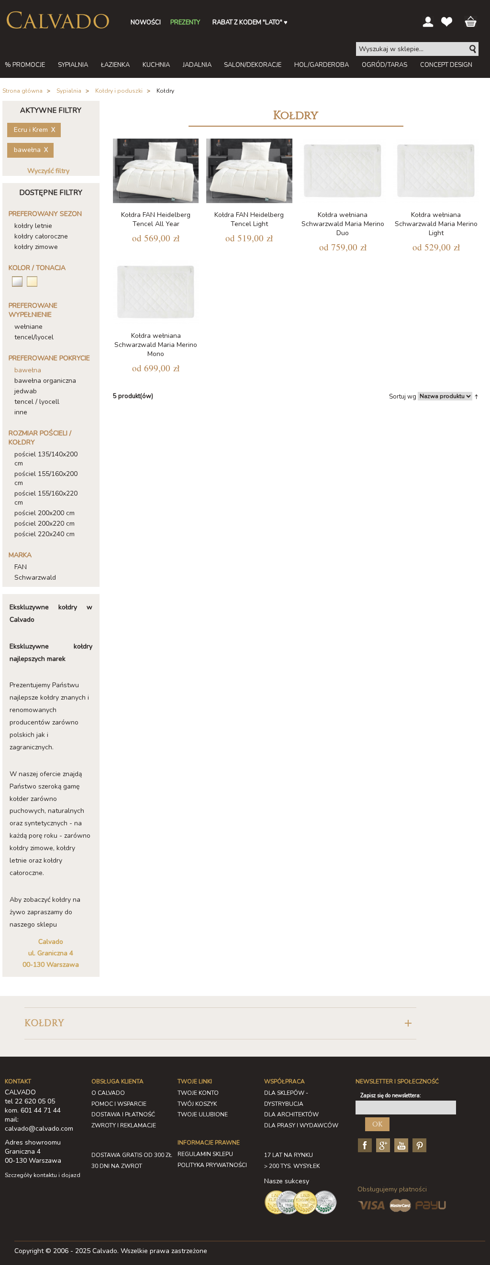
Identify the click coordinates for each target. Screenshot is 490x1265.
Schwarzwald (35, 577)
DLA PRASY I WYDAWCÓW (301, 1125)
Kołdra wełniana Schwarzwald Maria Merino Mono (155, 344)
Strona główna (22, 91)
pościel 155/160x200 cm (46, 478)
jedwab (25, 391)
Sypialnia (68, 91)
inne (20, 412)
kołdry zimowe (36, 246)
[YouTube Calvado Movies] (400, 1144)
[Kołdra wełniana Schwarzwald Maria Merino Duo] (343, 171)
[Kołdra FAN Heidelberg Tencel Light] (249, 171)
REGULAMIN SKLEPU (205, 1154)
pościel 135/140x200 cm (46, 459)
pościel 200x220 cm (44, 523)
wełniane (28, 326)
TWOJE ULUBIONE (203, 1114)
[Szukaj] (473, 49)
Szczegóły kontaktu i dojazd (42, 1175)
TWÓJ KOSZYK (197, 1104)
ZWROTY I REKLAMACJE (123, 1125)
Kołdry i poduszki (119, 91)
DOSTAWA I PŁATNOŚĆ (123, 1114)
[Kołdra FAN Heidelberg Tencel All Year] (156, 171)
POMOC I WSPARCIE (118, 1104)
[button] (220, 1023)
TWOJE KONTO (198, 1093)
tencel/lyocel (34, 337)
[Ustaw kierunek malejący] (476, 396)
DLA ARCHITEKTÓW (291, 1114)
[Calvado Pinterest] (418, 1144)
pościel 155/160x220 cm (46, 498)
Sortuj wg (402, 396)
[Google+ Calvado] (382, 1144)
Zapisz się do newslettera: (390, 1095)
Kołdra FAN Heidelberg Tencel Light (249, 219)
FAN (20, 567)
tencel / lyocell (36, 401)
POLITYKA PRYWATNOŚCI (212, 1165)
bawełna (27, 370)
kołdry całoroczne (41, 236)
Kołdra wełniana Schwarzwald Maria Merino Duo (342, 224)
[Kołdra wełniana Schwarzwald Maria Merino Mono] (156, 292)
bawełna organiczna (45, 380)
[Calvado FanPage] (364, 1144)
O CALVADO (108, 1093)
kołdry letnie (33, 225)
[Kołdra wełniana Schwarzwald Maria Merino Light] (436, 171)
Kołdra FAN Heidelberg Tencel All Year (155, 219)
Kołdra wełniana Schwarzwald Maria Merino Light (436, 224)
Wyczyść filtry (48, 170)
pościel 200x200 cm (44, 513)
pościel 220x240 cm (44, 534)
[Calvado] (57, 20)
